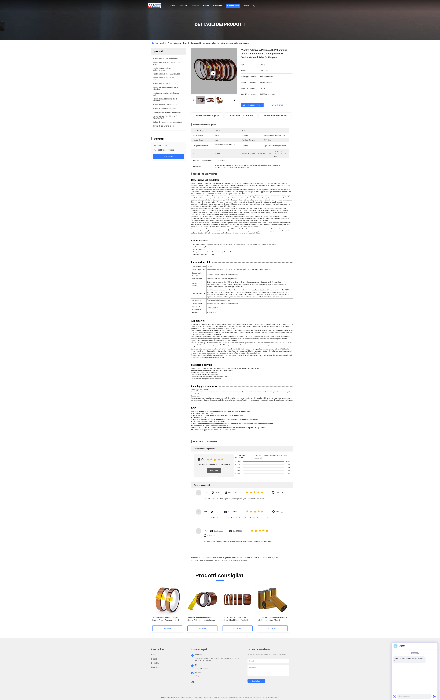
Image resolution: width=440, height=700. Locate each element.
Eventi (206, 6)
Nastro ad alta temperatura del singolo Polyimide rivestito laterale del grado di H (201, 619)
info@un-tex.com (164, 145)
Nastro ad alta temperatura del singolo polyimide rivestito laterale (219, 560)
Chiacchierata (233, 6)
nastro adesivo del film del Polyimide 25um (217, 558)
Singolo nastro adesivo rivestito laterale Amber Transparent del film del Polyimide (166, 619)
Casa (172, 6)
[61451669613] (192, 683)
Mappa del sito (183, 697)
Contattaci (217, 6)
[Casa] (154, 5)
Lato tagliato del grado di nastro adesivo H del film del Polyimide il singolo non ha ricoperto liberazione (237, 619)
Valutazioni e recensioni (275, 116)
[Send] (434, 696)
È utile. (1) (279, 492)
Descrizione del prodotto (241, 116)
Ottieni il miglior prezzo (252, 105)
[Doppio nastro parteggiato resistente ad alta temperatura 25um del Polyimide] (273, 599)
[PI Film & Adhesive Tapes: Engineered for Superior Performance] (214, 71)
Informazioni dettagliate (207, 116)
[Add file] (394, 696)
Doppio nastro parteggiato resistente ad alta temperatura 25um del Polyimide (272, 619)
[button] (155, 605)
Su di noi (183, 6)
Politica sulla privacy (168, 697)
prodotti (195, 6)
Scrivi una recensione (214, 471)
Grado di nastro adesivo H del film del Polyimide (257, 558)
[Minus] (434, 646)
